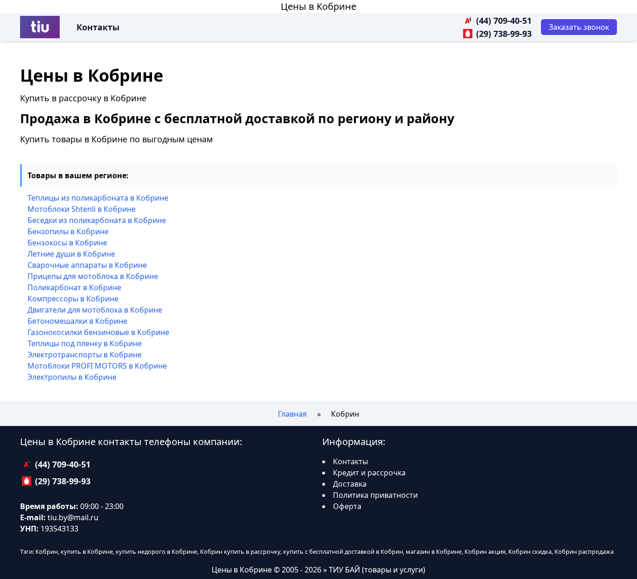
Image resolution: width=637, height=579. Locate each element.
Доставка (350, 484)
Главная (292, 414)
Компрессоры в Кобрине (73, 298)
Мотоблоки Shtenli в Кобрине (82, 209)
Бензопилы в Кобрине (68, 231)
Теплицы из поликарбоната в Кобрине (98, 198)
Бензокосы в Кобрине (67, 242)
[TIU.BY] (40, 27)
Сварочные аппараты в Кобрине (87, 265)
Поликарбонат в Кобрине (74, 287)
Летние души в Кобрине (71, 254)
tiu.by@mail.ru (73, 517)
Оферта (347, 506)
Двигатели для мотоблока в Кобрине (95, 310)
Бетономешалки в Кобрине (77, 321)
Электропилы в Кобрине (72, 377)
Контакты (97, 27)
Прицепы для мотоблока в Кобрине (93, 276)
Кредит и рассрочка (369, 472)
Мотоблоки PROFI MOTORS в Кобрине (97, 366)
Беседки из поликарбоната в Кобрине (97, 220)
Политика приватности (375, 495)
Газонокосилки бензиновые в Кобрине (98, 332)
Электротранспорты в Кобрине (85, 354)
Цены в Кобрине (318, 6)
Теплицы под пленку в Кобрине (85, 343)
